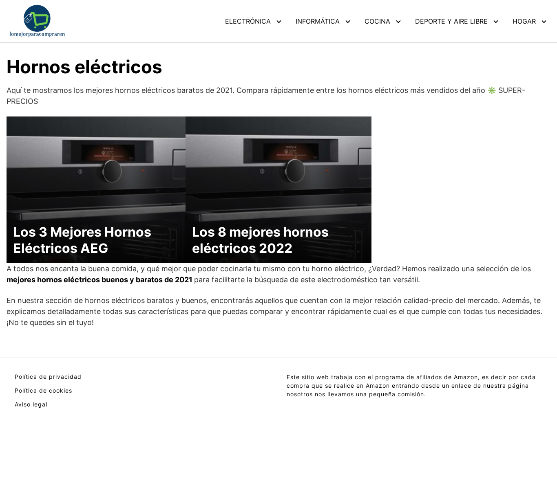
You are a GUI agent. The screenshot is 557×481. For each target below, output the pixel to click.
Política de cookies (43, 390)
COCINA (377, 21)
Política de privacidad (48, 376)
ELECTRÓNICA (248, 21)
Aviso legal (31, 404)
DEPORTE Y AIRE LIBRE (451, 21)
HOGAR (524, 21)
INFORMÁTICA (318, 21)
